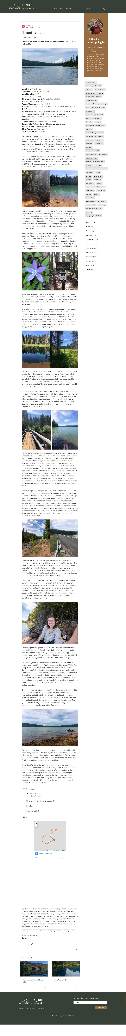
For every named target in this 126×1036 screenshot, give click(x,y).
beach (89, 89)
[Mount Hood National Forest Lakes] (34, 969)
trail (24, 931)
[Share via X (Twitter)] (27, 944)
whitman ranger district (94, 208)
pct (73, 931)
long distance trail (93, 151)
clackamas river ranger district (97, 104)
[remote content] (50, 841)
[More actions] (77, 26)
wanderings (91, 205)
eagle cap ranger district (95, 114)
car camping (91, 93)
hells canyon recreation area (96, 125)
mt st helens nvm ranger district (97, 169)
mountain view (92, 158)
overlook (90, 172)
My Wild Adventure (28, 6)
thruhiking (101, 190)
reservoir (98, 176)
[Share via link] (32, 944)
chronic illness (91, 100)
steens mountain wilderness (96, 187)
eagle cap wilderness (94, 118)
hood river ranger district (95, 136)
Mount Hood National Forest (30, 935)
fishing (89, 122)
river (89, 179)
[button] (50, 789)
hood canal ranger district (95, 133)
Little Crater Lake (60, 980)
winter (89, 212)
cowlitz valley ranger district (96, 107)
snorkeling (90, 183)
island (89, 143)
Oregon (24, 938)
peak (89, 176)
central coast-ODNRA (94, 96)
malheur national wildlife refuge (97, 154)
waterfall (102, 205)
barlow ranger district (94, 86)
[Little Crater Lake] (66, 969)
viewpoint (90, 197)
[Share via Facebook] (23, 944)
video (97, 194)
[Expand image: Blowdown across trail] (36, 188)
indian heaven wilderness (95, 140)
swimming (90, 190)
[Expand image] (64, 188)
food (98, 122)
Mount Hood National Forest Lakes (33, 981)
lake (30, 931)
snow (100, 183)
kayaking (66, 931)
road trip (98, 179)
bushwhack (100, 89)
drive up (42, 931)
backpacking (91, 82)
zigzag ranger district (54, 931)
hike (35, 931)
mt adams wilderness (94, 165)
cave (101, 93)
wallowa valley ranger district (96, 201)
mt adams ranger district (95, 161)
